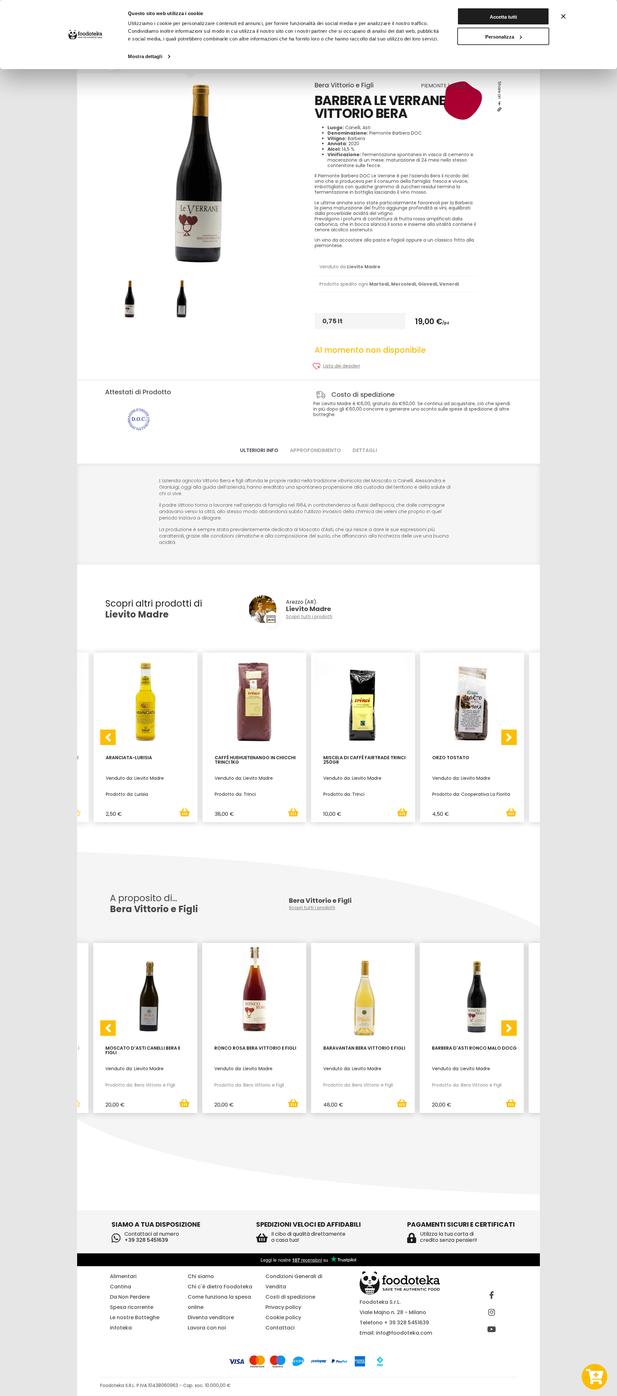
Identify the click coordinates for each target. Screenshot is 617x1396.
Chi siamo (201, 1276)
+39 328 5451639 (146, 1240)
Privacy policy (283, 1307)
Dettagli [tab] (365, 450)
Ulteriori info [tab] (259, 450)
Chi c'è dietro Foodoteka (220, 1286)
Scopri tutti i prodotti (309, 616)
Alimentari (123, 1276)
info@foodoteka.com (404, 1333)
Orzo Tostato (450, 758)
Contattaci (280, 1327)
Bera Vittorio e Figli (344, 85)
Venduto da (349, 266)
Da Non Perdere (130, 1297)
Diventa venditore (211, 1317)
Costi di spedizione (290, 1297)
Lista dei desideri (341, 366)
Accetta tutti (503, 17)
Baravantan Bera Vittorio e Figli (364, 1048)
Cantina (120, 1286)
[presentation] (108, 737)
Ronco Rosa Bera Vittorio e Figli (255, 1048)
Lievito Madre (137, 614)
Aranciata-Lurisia (129, 758)
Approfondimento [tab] (315, 450)
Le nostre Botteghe (134, 1317)
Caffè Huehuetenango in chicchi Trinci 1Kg (255, 760)
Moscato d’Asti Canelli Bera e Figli (142, 1051)
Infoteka (121, 1327)
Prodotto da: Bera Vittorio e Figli (140, 1085)
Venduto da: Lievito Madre (134, 1068)
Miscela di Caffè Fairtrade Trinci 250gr (364, 760)
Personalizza (499, 37)
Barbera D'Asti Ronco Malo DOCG (474, 1048)
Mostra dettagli (145, 56)
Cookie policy (283, 1317)
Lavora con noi (207, 1327)
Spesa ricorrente (131, 1307)
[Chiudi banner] (563, 16)
